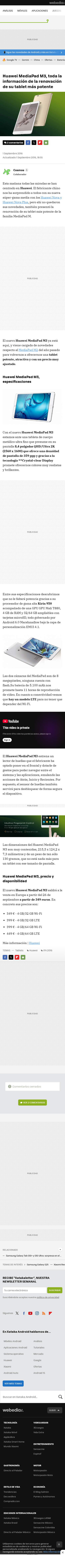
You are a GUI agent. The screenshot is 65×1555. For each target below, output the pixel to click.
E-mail (46, 142)
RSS (43, 1312)
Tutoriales (39, 1347)
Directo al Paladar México (17, 1532)
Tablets (19, 950)
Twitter (34, 142)
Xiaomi (7, 1366)
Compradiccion (12, 1501)
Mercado (38, 1353)
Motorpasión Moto (43, 1475)
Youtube (30, 1312)
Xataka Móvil (10, 1432)
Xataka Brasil (10, 1522)
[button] (20, 170)
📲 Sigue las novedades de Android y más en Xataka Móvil (33, 52)
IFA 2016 (47, 950)
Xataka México (11, 1518)
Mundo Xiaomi (11, 1446)
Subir (52, 1410)
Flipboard (40, 142)
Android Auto (11, 1372)
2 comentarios (15, 142)
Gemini (25, 59)
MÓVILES (22, 10)
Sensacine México (43, 1522)
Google (37, 1360)
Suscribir (54, 1290)
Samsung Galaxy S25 (38, 1264)
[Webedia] (57, 3)
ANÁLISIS (8, 10)
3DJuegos (39, 1427)
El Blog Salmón (41, 1491)
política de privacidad (48, 1297)
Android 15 (39, 1372)
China (37, 59)
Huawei (34, 943)
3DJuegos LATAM (42, 1518)
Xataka (7, 1427)
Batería (61, 59)
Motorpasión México (44, 1532)
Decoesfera (10, 1496)
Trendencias (10, 1491)
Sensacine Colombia (44, 1527)
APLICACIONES (40, 10)
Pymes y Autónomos (44, 1496)
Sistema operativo (14, 1353)
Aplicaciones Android (15, 1347)
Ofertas (48, 59)
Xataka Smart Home (14, 1441)
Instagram (37, 1312)
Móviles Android (12, 1341)
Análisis (38, 1341)
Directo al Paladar (13, 1470)
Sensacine (39, 1449)
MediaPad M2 (28, 350)
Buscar (61, 1397)
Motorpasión (40, 1470)
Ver (34, 1102)
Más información (52, 1551)
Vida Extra (39, 1432)
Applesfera (9, 1436)
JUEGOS (56, 10)
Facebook (28, 142)
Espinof (37, 1453)
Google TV (12, 59)
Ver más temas (13, 1383)
